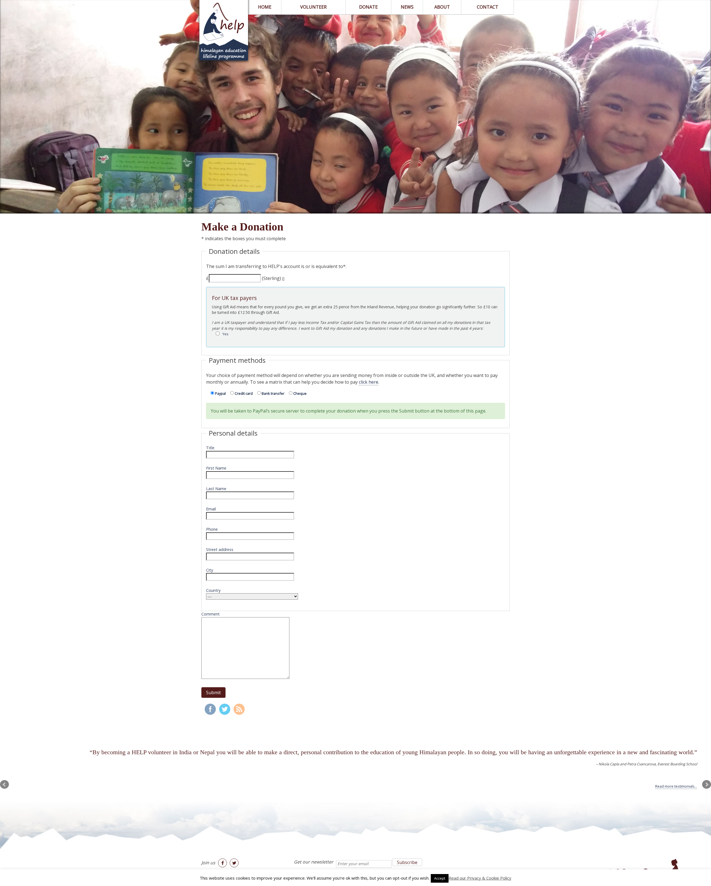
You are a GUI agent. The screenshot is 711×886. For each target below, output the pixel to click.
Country (213, 590)
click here (368, 382)
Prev (4, 784)
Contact (487, 7)
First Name (216, 468)
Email (211, 509)
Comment (210, 614)
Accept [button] (439, 878)
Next (706, 784)
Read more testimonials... (676, 786)
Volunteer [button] (313, 7)
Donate (368, 7)
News (407, 7)
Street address (219, 549)
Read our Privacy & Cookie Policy (480, 878)
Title (210, 447)
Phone (212, 529)
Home (264, 7)
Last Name (216, 488)
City (209, 570)
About (442, 7)
